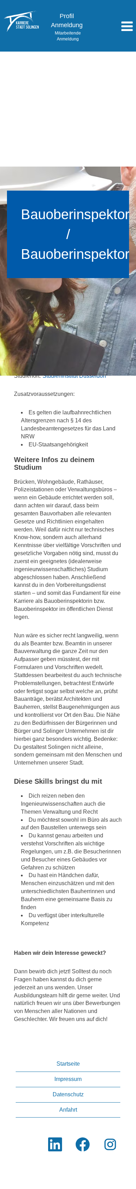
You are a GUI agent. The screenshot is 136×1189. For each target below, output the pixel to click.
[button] (113, 27)
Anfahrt (68, 1110)
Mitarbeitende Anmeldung (68, 36)
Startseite (68, 1064)
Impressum (68, 1079)
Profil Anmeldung (67, 21)
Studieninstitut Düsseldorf (74, 376)
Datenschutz (68, 1094)
